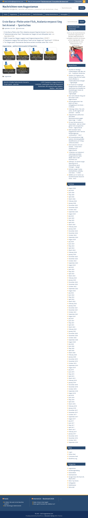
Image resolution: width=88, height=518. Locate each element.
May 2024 (71, 246)
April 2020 (71, 350)
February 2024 (73, 252)
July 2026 (71, 190)
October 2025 (72, 209)
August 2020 (72, 342)
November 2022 (73, 284)
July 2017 (71, 421)
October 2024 (72, 235)
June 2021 (71, 320)
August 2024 (72, 239)
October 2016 (72, 440)
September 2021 (73, 314)
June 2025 (71, 218)
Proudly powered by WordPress (34, 516)
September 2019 (73, 365)
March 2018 (72, 404)
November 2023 (73, 259)
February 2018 (73, 406)
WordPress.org (73, 458)
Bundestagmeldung (74, 470)
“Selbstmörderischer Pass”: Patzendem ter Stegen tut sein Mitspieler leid (27, 34)
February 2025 (73, 226)
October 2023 (72, 261)
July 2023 (71, 267)
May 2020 (71, 348)
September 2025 (73, 212)
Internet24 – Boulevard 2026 (43, 499)
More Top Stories (74, 481)
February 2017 (73, 431)
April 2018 (71, 402)
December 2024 (73, 231)
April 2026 (71, 197)
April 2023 (71, 273)
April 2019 (71, 376)
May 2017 (71, 425)
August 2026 (72, 188)
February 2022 (73, 303)
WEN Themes (58, 516)
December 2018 (73, 384)
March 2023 (72, 276)
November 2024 (73, 233)
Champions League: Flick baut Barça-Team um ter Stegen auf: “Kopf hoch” (28, 40)
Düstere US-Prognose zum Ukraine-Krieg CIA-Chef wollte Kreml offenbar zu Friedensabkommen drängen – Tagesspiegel (77, 79)
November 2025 (73, 207)
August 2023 (72, 265)
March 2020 (72, 352)
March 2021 (72, 327)
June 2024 (71, 244)
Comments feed (73, 456)
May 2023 (71, 271)
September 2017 (73, 416)
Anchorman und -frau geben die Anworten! (55, 1)
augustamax (8, 76)
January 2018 (72, 408)
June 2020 (71, 346)
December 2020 (73, 333)
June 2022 (71, 295)
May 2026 (71, 194)
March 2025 (72, 224)
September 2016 (73, 442)
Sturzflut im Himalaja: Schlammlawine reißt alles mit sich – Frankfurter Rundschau (77, 71)
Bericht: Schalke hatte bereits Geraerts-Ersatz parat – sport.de (16, 83)
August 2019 (72, 367)
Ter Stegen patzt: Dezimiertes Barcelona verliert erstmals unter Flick (26, 42)
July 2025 (71, 216)
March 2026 (72, 199)
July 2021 (71, 318)
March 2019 (72, 378)
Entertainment (73, 475)
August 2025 (72, 214)
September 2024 (73, 237)
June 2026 (71, 192)
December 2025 (73, 205)
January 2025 (72, 229)
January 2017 (72, 434)
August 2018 (72, 393)
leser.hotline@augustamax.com (13, 1)
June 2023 (71, 269)
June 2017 (71, 423)
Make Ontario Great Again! (40, 502)
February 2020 (73, 355)
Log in (70, 452)
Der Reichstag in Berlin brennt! (12, 506)
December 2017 (73, 410)
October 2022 (72, 286)
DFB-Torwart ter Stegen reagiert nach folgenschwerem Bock (24, 38)
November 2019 (73, 361)
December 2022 (73, 282)
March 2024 (72, 250)
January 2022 (72, 305)
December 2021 (73, 308)
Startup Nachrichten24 (51, 14)
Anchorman (21, 28)
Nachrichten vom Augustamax (20, 6)
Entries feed (72, 454)
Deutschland (72, 472)
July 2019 (71, 370)
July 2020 (71, 344)
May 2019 (71, 374)
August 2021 (72, 316)
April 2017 (71, 427)
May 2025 (71, 220)
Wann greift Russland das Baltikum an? (44, 504)
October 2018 (72, 389)
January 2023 (72, 280)
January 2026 (72, 203)
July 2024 (71, 241)
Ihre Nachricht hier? (25, 14)
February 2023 (73, 278)
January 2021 (72, 331)
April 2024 (71, 248)
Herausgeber (64, 14)
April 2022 (71, 299)
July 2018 (71, 395)
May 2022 (71, 297)
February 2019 (73, 380)
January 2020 (72, 357)
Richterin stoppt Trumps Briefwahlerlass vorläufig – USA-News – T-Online (76, 171)
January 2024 (72, 254)
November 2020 (73, 335)
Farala (6, 499)
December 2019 (73, 359)
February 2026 (73, 201)
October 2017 (72, 414)
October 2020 (72, 338)
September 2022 (73, 288)
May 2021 (71, 323)
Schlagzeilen (72, 483)
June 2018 (71, 397)
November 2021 (73, 310)
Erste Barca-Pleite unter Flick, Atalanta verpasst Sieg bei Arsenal (25, 32)
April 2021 (71, 325)
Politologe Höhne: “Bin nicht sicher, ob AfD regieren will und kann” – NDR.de (76, 110)
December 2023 (73, 256)
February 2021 (73, 329)
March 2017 (72, 429)
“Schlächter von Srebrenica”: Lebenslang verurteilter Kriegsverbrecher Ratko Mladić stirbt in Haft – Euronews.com (76, 155)
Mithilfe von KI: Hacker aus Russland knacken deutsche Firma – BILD (76, 176)
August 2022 (72, 291)
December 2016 (73, 436)
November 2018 (73, 387)
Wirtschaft (71, 487)
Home (5, 14)
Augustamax (13, 14)
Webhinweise (72, 485)
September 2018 (73, 391)
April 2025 (71, 222)
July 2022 (71, 293)
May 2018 (71, 399)
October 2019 (72, 363)
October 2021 (72, 312)
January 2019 (72, 382)
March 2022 (72, 301)
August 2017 (72, 419)
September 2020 (73, 340)
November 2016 (73, 438)
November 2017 (73, 412)
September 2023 (73, 263)
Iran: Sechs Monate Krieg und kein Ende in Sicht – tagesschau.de (77, 97)
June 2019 (71, 372)
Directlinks (78, 1)
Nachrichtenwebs (38, 14)
